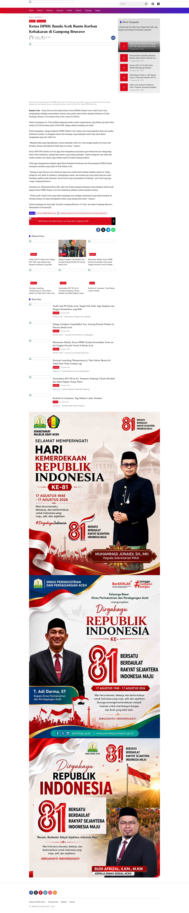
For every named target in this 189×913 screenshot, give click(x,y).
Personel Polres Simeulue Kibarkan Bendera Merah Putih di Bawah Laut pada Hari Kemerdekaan (143, 56)
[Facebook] (98, 230)
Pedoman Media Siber (37, 902)
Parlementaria (41, 21)
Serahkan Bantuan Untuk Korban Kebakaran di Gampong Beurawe (83, 213)
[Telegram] (108, 230)
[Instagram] (50, 893)
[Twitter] (103, 230)
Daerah (92, 283)
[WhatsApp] (113, 230)
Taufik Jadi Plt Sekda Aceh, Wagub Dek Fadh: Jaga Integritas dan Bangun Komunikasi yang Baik (42, 262)
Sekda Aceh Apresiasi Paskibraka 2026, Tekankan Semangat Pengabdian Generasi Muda (144, 86)
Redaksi (37, 37)
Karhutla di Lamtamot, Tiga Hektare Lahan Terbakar (101, 289)
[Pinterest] (41, 893)
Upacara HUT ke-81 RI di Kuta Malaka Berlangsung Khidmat (141, 66)
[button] (146, 4)
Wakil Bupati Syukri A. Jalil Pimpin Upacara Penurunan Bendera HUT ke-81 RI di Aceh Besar (143, 76)
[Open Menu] (158, 3)
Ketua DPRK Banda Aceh (47, 213)
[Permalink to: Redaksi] (32, 38)
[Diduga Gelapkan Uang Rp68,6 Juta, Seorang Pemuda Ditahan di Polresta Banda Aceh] (72, 248)
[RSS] (55, 893)
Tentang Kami (53, 902)
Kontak (72, 902)
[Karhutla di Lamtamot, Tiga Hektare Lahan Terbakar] (101, 277)
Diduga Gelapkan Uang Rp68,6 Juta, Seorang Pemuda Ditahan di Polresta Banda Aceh (71, 262)
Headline (32, 21)
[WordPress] (45, 893)
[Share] (113, 38)
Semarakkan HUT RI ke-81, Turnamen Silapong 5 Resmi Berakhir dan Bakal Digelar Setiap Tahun (70, 291)
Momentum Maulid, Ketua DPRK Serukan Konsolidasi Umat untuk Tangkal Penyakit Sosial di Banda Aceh (100, 262)
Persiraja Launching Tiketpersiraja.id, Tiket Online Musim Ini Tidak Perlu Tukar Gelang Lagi (42, 291)
